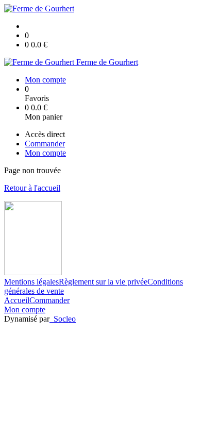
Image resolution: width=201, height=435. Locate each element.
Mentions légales (31, 281)
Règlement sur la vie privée (103, 281)
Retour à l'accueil (32, 187)
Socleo (65, 318)
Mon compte (24, 309)
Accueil (16, 300)
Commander (49, 300)
